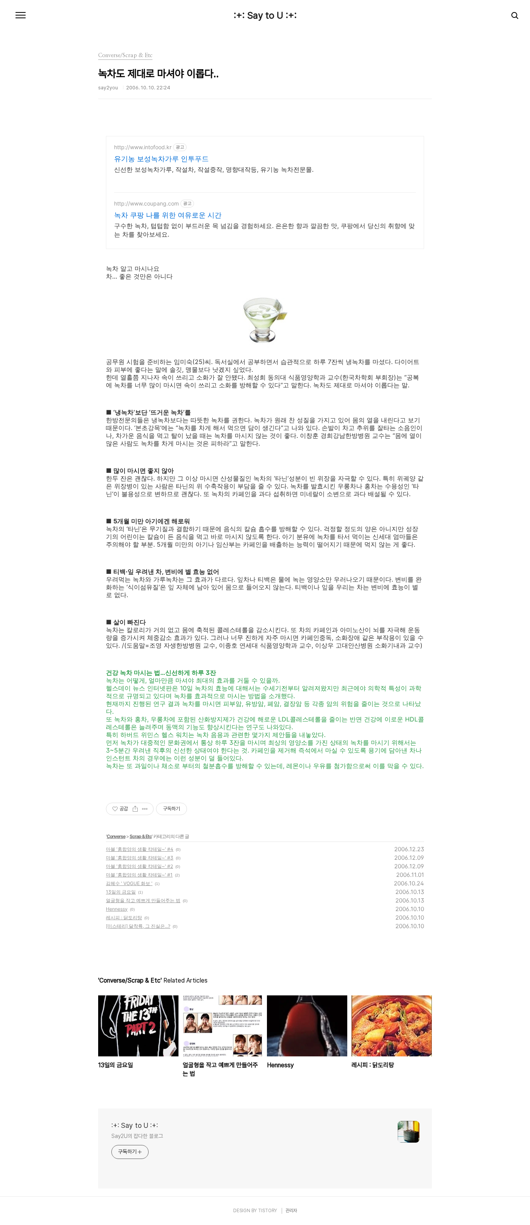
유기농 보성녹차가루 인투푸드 (161, 159)
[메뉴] (20, 15)
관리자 (291, 1210)
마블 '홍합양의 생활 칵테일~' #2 (139, 866)
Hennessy (117, 909)
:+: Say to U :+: (265, 15)
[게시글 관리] (145, 809)
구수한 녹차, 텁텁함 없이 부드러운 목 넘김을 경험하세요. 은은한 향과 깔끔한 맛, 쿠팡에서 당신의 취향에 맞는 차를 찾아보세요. (264, 230)
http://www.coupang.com (146, 203)
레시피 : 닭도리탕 (124, 917)
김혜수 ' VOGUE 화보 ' (129, 883)
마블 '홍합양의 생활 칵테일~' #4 (139, 849)
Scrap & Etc (141, 836)
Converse (116, 836)
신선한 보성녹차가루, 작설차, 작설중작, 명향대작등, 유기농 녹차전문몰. (213, 169)
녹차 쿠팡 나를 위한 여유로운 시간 (168, 215)
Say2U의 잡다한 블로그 (137, 1136)
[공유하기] (135, 809)
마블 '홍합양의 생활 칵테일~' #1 (139, 875)
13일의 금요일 (121, 892)
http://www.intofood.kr (142, 147)
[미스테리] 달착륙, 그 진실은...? (138, 926)
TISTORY (267, 1210)
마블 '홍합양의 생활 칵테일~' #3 (139, 858)
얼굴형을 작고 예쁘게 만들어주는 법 (143, 900)
